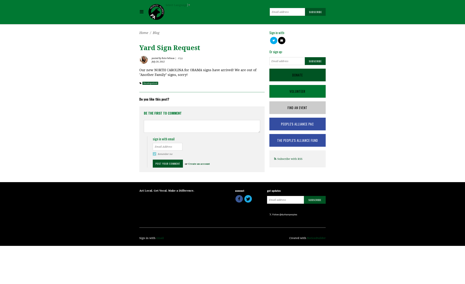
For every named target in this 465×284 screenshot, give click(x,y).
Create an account (199, 164)
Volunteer (297, 91)
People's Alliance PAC (297, 124)
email (160, 238)
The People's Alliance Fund (297, 140)
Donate (297, 75)
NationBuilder (316, 238)
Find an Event (297, 107)
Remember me (165, 154)
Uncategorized (150, 83)
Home (143, 33)
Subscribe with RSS (289, 159)
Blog (156, 33)
